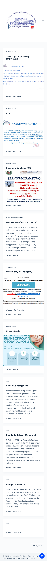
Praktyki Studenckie (15, 484)
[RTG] (23, 132)
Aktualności (11, 52)
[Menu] (43, 21)
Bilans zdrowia (13, 331)
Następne (36, 546)
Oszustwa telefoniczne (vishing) (21, 222)
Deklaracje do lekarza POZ (18, 168)
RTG (8, 113)
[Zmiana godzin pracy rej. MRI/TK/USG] (23, 78)
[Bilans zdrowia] (23, 350)
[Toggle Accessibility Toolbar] (42, 556)
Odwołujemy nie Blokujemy (19, 272)
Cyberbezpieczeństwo (14, 218)
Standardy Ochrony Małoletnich (21, 435)
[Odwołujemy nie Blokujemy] (23, 290)
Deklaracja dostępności (17, 386)
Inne (7, 381)
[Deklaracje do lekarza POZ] (23, 187)
